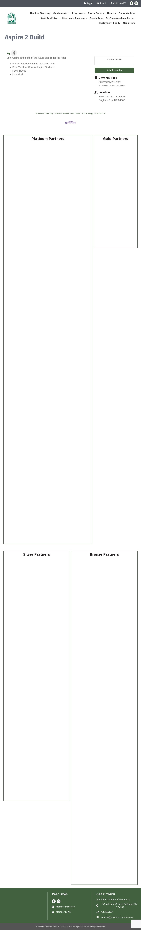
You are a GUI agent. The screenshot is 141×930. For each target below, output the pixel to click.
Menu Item (129, 23)
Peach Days (96, 18)
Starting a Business (73, 18)
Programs (77, 13)
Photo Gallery (96, 13)
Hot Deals (75, 113)
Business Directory (44, 113)
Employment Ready (109, 23)
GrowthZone (100, 926)
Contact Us (100, 113)
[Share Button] (14, 53)
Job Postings (87, 113)
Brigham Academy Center (120, 18)
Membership (60, 13)
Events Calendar (62, 113)
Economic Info (127, 13)
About (110, 13)
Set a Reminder (114, 70)
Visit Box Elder (49, 18)
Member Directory (40, 13)
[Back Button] (8, 53)
